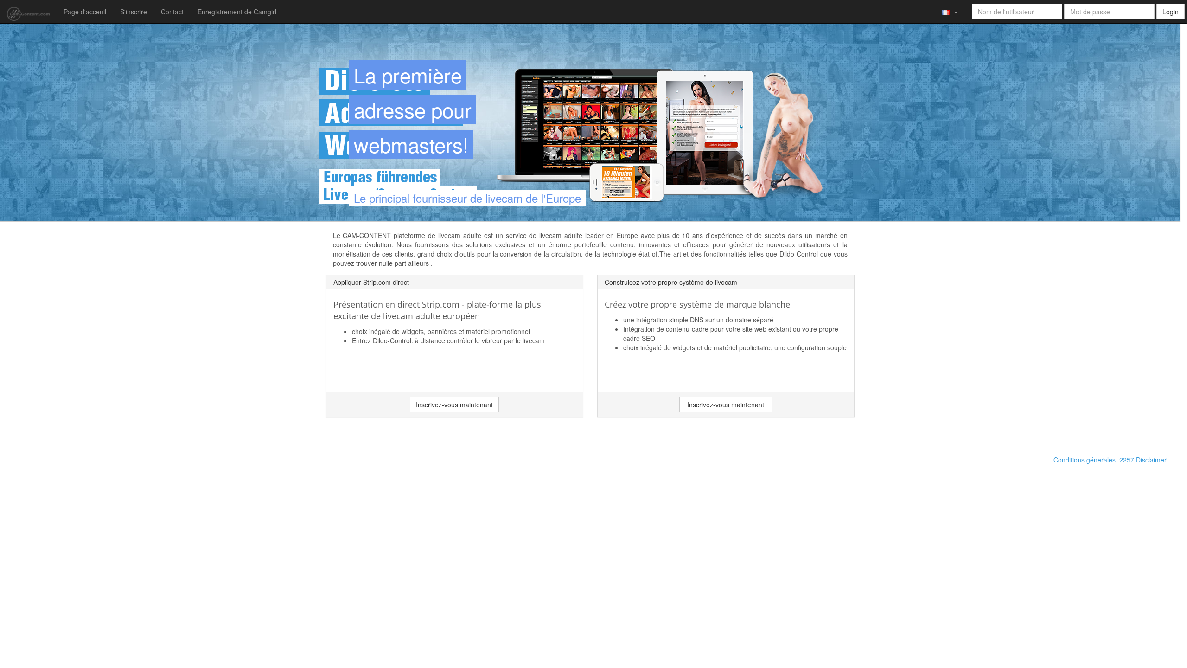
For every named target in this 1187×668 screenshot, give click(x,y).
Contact (172, 11)
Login (1170, 11)
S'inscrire (133, 11)
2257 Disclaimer (1142, 459)
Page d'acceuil (85, 11)
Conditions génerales (1084, 459)
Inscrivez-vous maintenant (454, 404)
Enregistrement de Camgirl (237, 11)
